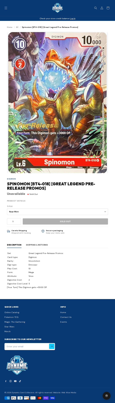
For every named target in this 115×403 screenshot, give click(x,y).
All (17, 27)
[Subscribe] (51, 346)
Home (9, 27)
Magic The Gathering (14, 322)
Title (10, 206)
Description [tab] (14, 245)
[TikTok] (20, 381)
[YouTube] (15, 381)
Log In (72, 18)
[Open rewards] (107, 396)
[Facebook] (5, 381)
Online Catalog (11, 312)
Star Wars (9, 326)
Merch (7, 331)
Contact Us (66, 317)
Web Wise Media (68, 393)
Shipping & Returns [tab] (37, 245)
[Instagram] (10, 381)
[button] (6, 8)
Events (63, 322)
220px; (33, 365)
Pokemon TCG (11, 317)
